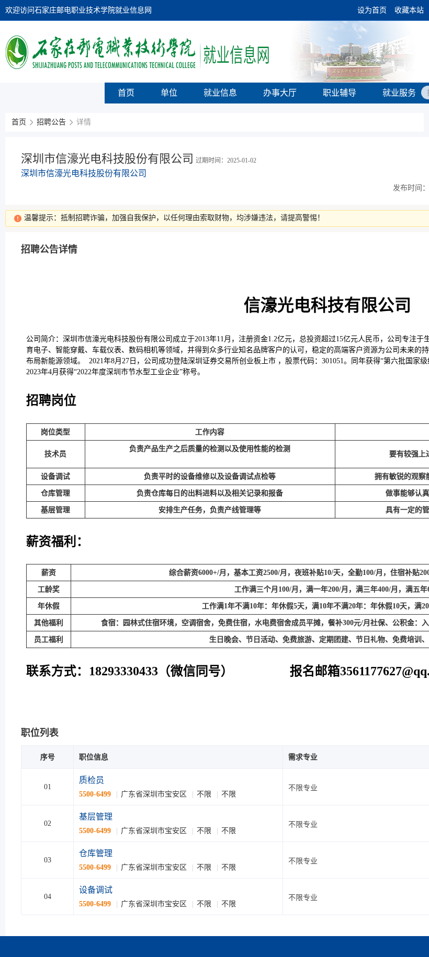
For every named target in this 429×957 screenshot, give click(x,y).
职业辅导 (339, 92)
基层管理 (95, 816)
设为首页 (372, 10)
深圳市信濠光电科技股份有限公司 (83, 173)
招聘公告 (51, 122)
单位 (169, 92)
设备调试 (95, 889)
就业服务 (399, 92)
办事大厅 (280, 92)
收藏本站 (409, 10)
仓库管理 (95, 853)
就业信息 (220, 92)
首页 (126, 92)
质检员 (91, 780)
